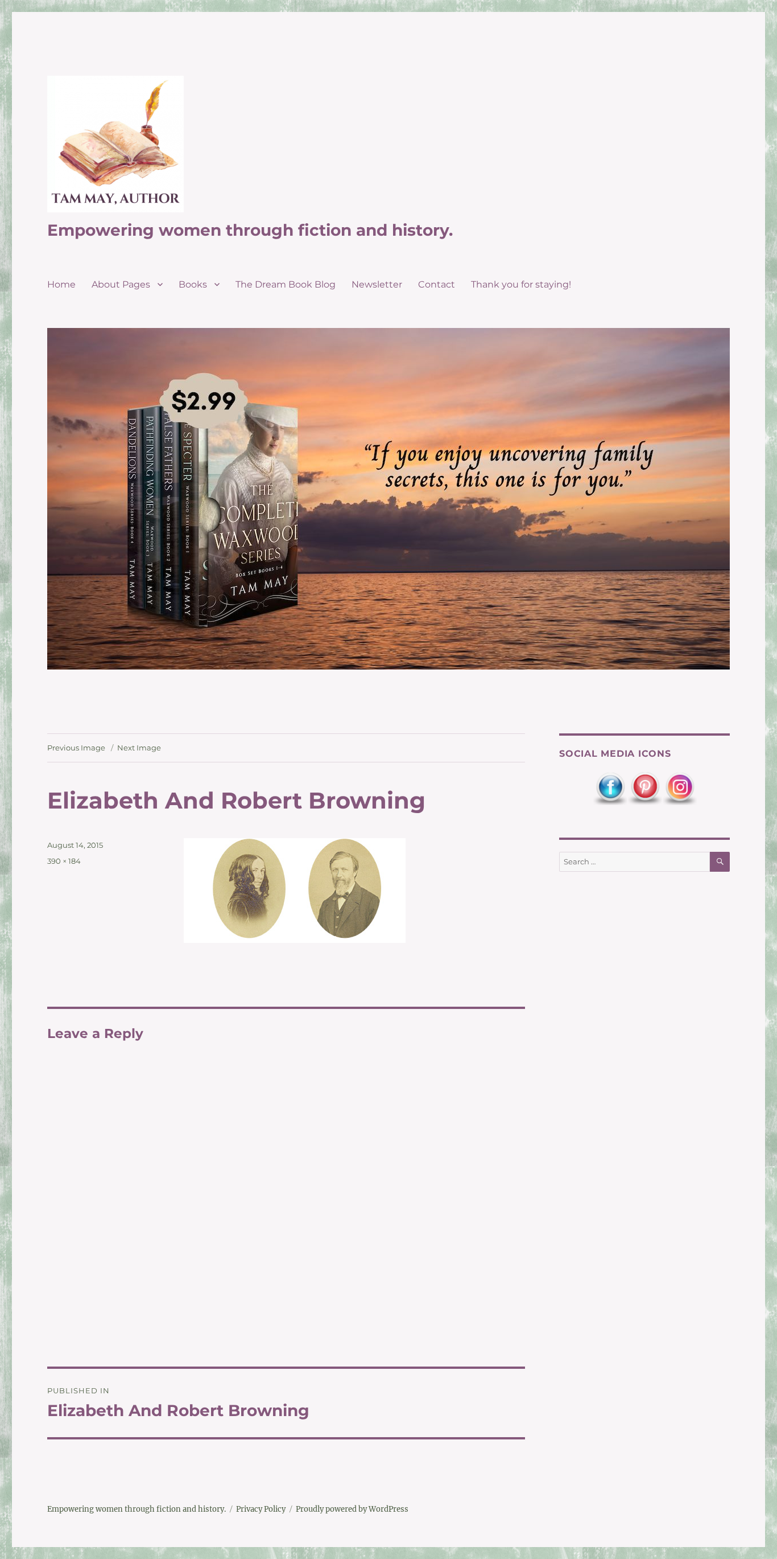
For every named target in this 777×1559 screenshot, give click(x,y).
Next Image (139, 747)
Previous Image (76, 747)
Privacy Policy (261, 1509)
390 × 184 (64, 860)
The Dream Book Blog (285, 284)
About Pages (121, 284)
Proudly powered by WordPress (352, 1509)
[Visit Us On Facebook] (610, 788)
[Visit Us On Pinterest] (644, 788)
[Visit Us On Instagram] (679, 788)
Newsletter (377, 284)
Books (193, 284)
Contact (436, 284)
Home (61, 284)
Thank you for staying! (521, 284)
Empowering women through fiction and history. (250, 230)
